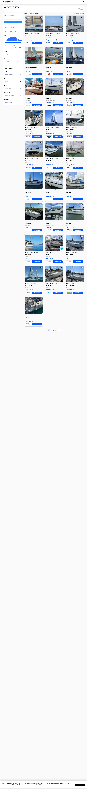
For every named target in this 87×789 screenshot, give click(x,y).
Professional (39, 2)
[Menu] (83, 2)
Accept (80, 784)
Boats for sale (19, 2)
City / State (13, 27)
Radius (19, 27)
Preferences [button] (44, 784)
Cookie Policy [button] (18, 784)
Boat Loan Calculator (58, 2)
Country (6, 27)
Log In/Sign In (78, 1)
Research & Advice (29, 2)
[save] (41, 17)
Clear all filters (8, 17)
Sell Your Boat (47, 2)
